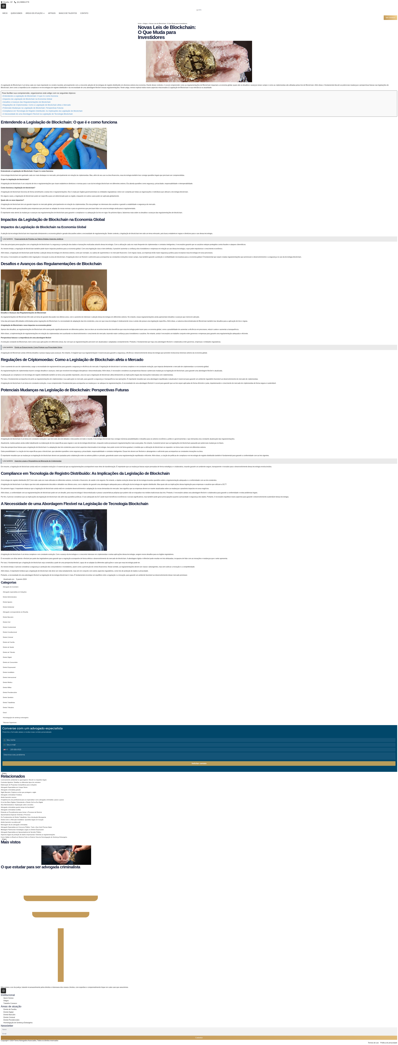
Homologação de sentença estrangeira (15, 717)
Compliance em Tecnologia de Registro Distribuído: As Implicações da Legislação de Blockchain (43, 111)
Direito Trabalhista (9, 702)
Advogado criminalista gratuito (11, 790)
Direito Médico (7, 682)
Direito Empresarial (9, 667)
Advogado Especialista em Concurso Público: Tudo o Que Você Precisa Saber (26, 827)
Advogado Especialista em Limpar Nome (14, 787)
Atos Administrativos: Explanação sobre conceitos (17, 805)
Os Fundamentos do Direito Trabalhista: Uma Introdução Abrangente (23, 817)
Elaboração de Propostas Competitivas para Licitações (19, 785)
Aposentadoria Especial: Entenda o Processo (15, 815)
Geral (5, 712)
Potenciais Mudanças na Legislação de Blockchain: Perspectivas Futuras (33, 108)
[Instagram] (3, 6)
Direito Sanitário (8, 697)
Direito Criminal (8, 637)
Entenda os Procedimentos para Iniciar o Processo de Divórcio (21, 812)
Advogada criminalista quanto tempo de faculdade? (18, 807)
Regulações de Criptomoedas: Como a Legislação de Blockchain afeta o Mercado (37, 105)
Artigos (145, 23)
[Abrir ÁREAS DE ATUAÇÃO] (44, 13)
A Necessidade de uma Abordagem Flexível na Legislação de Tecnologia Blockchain (38, 114)
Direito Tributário (8, 707)
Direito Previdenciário (10, 692)
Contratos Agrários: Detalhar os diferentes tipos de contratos (21, 782)
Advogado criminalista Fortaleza (11, 795)
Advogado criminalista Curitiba (11, 810)
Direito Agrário (7, 602)
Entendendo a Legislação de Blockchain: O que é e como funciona (30, 96)
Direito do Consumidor (10, 662)
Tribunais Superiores (9, 722)
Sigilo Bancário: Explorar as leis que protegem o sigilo (18, 792)
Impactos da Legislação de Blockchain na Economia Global (27, 99)
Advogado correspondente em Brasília (15, 612)
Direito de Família (9, 642)
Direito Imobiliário (8, 672)
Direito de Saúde (8, 647)
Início (139, 23)
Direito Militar (7, 687)
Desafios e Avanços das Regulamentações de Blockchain (27, 102)
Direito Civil (6, 622)
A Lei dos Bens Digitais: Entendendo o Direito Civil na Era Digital (22, 802)
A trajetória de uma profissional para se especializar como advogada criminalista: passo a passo (32, 800)
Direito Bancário (8, 617)
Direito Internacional (9, 677)
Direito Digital (7, 657)
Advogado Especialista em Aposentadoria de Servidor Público (21, 832)
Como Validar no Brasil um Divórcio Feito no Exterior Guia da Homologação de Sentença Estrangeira (34, 837)
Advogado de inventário (10, 587)
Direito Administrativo (10, 597)
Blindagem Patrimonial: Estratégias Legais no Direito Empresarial (22, 829)
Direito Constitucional (10, 632)
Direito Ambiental (8, 607)
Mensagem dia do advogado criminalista (14, 824)
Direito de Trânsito (9, 652)
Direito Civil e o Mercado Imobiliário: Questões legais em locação (22, 819)
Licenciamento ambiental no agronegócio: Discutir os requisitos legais (24, 780)
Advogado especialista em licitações (15, 592)
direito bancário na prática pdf (10, 822)
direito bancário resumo (8, 797)
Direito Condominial (9, 627)
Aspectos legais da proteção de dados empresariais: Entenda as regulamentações (28, 834)
